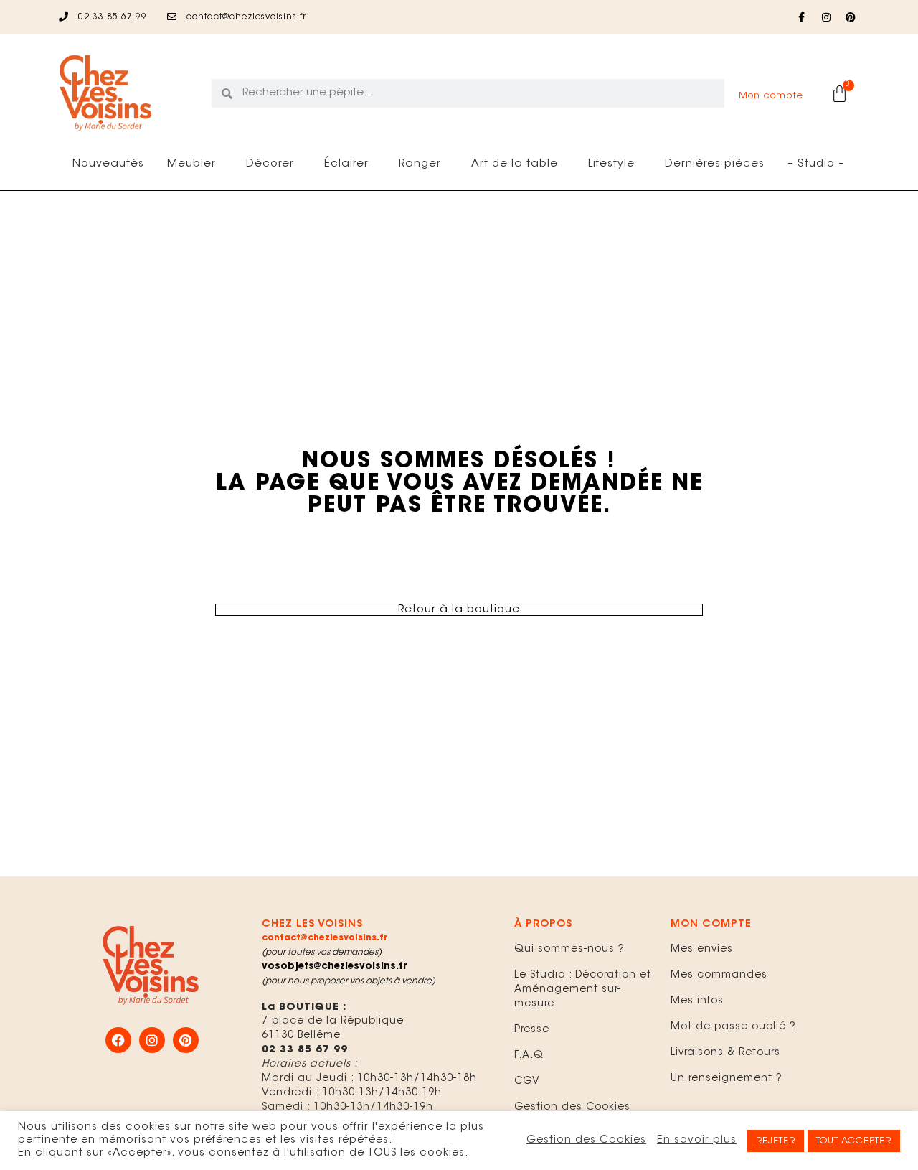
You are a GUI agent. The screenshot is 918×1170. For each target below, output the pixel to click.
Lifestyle (611, 164)
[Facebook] (118, 1040)
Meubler (191, 164)
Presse (531, 1030)
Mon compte (771, 95)
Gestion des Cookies (572, 1108)
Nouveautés (108, 164)
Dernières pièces (715, 164)
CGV (527, 1082)
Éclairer (346, 164)
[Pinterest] (851, 17)
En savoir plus (697, 1140)
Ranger (420, 164)
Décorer (270, 164)
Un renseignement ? (726, 1079)
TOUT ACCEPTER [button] (853, 1141)
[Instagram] (826, 17)
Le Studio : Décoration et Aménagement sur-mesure (582, 989)
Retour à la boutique (459, 609)
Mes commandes (719, 975)
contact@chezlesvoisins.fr (324, 938)
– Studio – (816, 164)
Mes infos (697, 1001)
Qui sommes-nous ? (569, 950)
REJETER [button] (775, 1141)
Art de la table (514, 164)
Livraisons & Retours (725, 1053)
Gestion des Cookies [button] (586, 1140)
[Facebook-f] (802, 17)
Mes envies (702, 950)
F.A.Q (529, 1056)
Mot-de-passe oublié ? (733, 1027)
